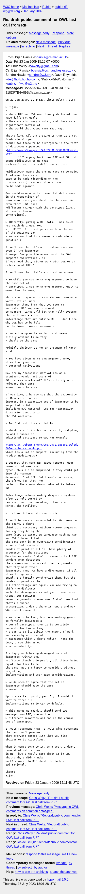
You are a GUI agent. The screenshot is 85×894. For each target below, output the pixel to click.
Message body (39, 33)
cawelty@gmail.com (44, 66)
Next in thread (47, 46)
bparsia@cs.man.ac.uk (51, 57)
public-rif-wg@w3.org (22, 83)
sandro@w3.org (40, 74)
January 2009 (32, 11)
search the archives (63, 871)
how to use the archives (31, 871)
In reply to (28, 46)
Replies (64, 46)
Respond (58, 33)
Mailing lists (30, 6)
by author (40, 867)
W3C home (11, 6)
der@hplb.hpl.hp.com (22, 79)
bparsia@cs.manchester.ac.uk (52, 70)
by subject (24, 867)
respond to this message (43, 854)
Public (46, 6)
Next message (46, 42)
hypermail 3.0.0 (57, 879)
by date (61, 863)
